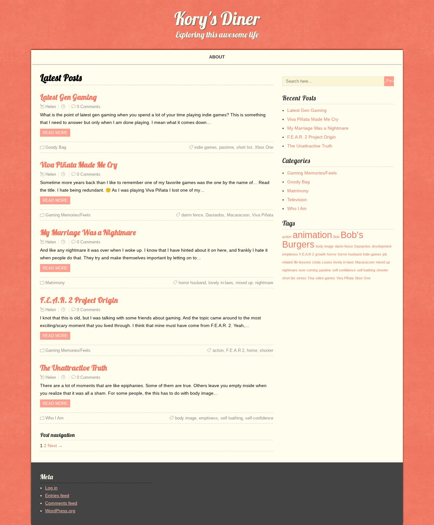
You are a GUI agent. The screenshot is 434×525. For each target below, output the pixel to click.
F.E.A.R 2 (235, 350)
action (218, 350)
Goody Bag (55, 147)
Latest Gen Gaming (68, 97)
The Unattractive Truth (73, 367)
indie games (205, 147)
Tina (311, 278)
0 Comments (88, 106)
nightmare (264, 282)
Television (297, 199)
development (381, 246)
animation (312, 234)
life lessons (302, 262)
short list (244, 147)
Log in (51, 487)
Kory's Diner (217, 18)
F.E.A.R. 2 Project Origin (79, 300)
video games (325, 278)
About (217, 56)
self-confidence (259, 418)
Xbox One (264, 147)
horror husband (192, 282)
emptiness (208, 418)
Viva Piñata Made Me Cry (78, 164)
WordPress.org (60, 510)
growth (320, 254)
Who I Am (54, 418)
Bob (336, 237)
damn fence (192, 215)
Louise (327, 262)
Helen (50, 106)
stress (301, 278)
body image (185, 418)
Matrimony (55, 282)
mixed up (244, 282)
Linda (316, 262)
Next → (55, 445)
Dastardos (215, 215)
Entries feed (57, 495)
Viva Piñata (262, 215)
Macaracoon (238, 215)
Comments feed (61, 503)
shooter (266, 350)
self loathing (231, 418)
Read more (55, 132)
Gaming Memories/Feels (68, 215)
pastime (226, 147)
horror (252, 350)
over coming (308, 270)
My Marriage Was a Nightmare (88, 232)
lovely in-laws (220, 282)
